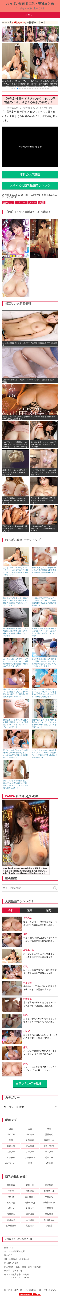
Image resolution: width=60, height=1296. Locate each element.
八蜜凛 (49, 1225)
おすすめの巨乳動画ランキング (30, 185)
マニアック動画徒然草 (14, 1251)
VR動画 (49, 1163)
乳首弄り (30, 1140)
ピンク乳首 (49, 1146)
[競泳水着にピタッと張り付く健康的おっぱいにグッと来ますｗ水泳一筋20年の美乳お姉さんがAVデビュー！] (45, 717)
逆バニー (49, 1157)
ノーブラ (30, 1152)
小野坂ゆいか (49, 1202)
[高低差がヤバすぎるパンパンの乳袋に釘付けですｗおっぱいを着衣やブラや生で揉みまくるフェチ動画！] (16, 626)
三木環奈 (30, 1220)
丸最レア (30, 1208)
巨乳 (11, 1128)
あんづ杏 (11, 1202)
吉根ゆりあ (30, 1202)
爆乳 (49, 1128)
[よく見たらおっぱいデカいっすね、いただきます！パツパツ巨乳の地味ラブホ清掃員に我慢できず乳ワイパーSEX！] (16, 656)
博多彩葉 (30, 1191)
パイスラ (49, 1152)
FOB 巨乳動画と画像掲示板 (17, 1259)
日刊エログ (9, 1247)
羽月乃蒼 (11, 1185)
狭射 (11, 1140)
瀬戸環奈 (30, 1214)
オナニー (20, 202)
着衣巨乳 (11, 1146)
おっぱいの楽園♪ (12, 1263)
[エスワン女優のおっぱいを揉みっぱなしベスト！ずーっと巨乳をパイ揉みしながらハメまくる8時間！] (45, 626)
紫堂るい (30, 1225)
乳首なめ (49, 1134)
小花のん (11, 1208)
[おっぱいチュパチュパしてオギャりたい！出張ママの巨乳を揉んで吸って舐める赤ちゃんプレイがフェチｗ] (16, 565)
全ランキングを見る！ (30, 1083)
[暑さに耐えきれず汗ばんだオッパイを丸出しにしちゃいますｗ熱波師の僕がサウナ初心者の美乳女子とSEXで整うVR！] (16, 687)
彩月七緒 (30, 1185)
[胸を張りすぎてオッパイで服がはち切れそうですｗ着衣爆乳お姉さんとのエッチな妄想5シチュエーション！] (16, 595)
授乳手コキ (49, 1140)
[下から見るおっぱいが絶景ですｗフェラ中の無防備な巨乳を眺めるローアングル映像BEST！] (45, 565)
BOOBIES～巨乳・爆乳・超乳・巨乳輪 (22, 1267)
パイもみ (30, 1134)
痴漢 (30, 1163)
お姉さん (7, 202)
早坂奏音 (49, 1214)
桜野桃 (11, 1191)
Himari (11, 1197)
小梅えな (49, 1197)
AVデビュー (10, 1163)
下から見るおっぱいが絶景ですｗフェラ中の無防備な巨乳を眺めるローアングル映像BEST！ (44, 570)
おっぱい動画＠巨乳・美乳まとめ (30, 3)
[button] (12, 88)
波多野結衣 (30, 1197)
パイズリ (11, 1134)
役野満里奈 (11, 1225)
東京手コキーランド (13, 1270)
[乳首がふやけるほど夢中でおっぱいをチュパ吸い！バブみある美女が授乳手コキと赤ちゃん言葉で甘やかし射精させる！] (45, 687)
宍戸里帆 (49, 1185)
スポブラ (11, 1152)
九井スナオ (49, 1191)
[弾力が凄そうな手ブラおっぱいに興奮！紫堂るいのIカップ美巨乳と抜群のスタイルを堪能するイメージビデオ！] (16, 717)
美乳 (41, 202)
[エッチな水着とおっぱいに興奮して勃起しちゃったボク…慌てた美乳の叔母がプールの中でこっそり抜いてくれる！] (45, 656)
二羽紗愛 (49, 1208)
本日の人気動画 (30, 174)
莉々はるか (49, 1220)
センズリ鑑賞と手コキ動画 (16, 1274)
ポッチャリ (30, 1157)
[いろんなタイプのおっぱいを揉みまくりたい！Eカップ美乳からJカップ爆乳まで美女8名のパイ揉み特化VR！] (45, 748)
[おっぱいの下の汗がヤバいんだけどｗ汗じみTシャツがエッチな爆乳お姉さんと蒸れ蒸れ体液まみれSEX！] (45, 595)
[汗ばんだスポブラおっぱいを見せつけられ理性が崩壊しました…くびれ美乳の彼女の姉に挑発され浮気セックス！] (16, 748)
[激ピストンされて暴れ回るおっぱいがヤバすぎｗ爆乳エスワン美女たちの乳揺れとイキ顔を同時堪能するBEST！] (16, 778)
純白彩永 (11, 1220)
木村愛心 (11, 1214)
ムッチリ (11, 1157)
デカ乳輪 (30, 1146)
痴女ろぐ (8, 1255)
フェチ (32, 202)
